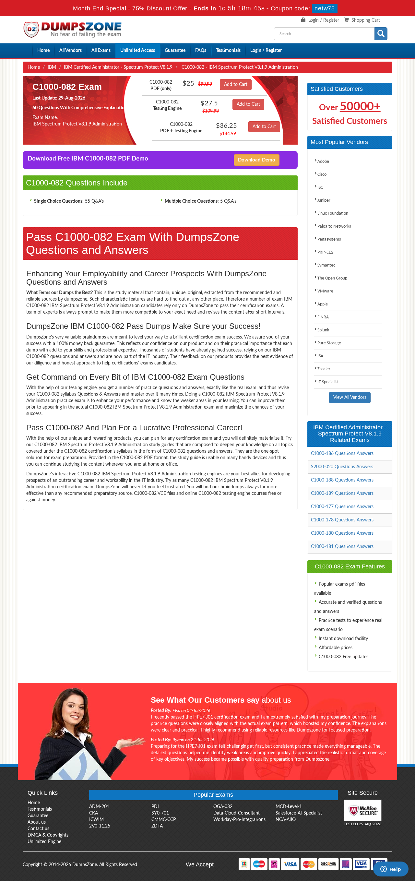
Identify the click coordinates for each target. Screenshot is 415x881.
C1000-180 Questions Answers (342, 533)
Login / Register (323, 20)
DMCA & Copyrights (48, 835)
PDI (155, 806)
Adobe (323, 161)
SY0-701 (160, 813)
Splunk (323, 330)
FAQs (200, 50)
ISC (320, 187)
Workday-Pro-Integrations (239, 819)
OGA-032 (222, 806)
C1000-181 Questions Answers (342, 546)
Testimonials (228, 50)
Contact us (38, 829)
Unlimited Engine (44, 841)
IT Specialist (328, 382)
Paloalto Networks (334, 226)
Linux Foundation (332, 213)
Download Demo (256, 160)
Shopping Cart (365, 20)
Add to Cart (235, 84)
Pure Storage (329, 343)
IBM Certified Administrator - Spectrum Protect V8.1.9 (118, 67)
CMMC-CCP (163, 819)
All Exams (101, 50)
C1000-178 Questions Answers (342, 520)
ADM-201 (99, 806)
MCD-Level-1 (289, 806)
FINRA (323, 317)
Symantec (326, 265)
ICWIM (96, 819)
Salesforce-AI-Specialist (299, 813)
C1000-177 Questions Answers (342, 507)
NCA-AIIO (286, 819)
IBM (52, 67)
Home (43, 50)
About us (37, 822)
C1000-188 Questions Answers (342, 480)
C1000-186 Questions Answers (342, 453)
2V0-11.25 (99, 826)
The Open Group (332, 278)
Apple (322, 304)
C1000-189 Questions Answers (342, 493)
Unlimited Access (137, 50)
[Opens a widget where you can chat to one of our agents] (391, 870)
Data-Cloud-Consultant (236, 813)
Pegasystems (329, 239)
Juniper (323, 200)
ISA (320, 356)
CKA (93, 813)
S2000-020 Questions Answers (342, 467)
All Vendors (70, 50)
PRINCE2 (325, 252)
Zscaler (323, 369)
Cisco (321, 174)
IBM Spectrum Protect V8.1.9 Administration (77, 124)
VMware (325, 291)
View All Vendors (349, 397)
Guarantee (175, 50)
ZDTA (157, 826)
